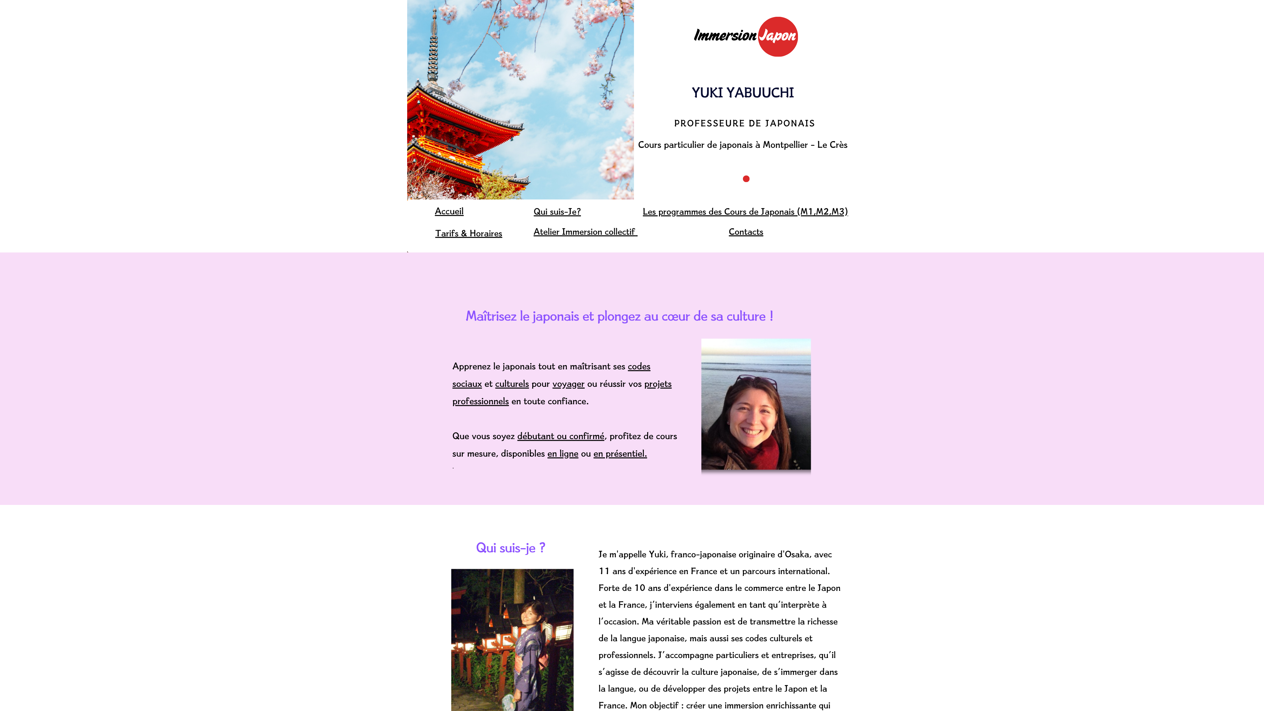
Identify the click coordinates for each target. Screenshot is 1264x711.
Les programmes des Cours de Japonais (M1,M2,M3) (745, 211)
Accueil (449, 211)
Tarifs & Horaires (468, 233)
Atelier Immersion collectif (584, 231)
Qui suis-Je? (557, 211)
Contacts (746, 231)
